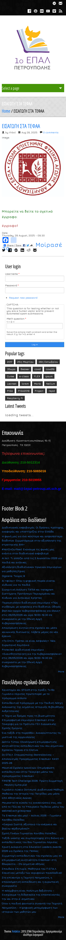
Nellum (50, 383)
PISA (10, 390)
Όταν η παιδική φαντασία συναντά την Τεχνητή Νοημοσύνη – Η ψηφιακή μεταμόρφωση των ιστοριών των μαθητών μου (32, 907)
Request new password (23, 297)
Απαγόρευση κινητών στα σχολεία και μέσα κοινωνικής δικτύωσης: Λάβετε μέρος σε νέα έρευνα (30, 632)
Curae (10, 376)
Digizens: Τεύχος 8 (13, 575)
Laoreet (11, 383)
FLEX (37, 376)
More (61, 671)
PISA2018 (24, 390)
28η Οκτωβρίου (48, 361)
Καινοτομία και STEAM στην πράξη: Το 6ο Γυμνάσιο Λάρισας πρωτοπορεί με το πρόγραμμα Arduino (28, 694)
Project (39, 390)
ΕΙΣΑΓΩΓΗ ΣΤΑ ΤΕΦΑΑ (21, 126)
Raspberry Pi (15, 398)
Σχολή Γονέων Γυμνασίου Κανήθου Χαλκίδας (29, 833)
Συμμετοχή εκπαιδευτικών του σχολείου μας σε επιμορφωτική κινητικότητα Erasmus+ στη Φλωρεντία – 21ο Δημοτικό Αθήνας (32, 859)
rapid (52, 390)
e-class (24, 376)
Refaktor (16, 931)
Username (12, 274)
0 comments (50, 132)
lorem (25, 383)
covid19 (50, 369)
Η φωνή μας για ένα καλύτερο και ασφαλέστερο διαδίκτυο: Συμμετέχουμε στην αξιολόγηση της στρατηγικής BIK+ (32, 540)
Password (12, 285)
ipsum (49, 376)
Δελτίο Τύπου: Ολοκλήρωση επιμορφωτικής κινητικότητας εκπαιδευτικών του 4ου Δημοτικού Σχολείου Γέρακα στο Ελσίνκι (32, 746)
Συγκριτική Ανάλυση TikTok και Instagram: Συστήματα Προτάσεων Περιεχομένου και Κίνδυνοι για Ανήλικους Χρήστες (28, 593)
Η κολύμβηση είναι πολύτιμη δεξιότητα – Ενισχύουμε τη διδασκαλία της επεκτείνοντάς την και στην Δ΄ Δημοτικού (31, 894)
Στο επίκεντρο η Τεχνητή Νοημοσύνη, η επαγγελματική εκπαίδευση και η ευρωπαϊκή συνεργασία (30, 881)
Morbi (37, 383)
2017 (9, 361)
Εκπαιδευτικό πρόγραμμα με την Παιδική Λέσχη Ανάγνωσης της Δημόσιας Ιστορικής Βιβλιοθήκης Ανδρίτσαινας (33, 707)
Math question (16, 318)
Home (6, 111)
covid (37, 369)
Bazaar (25, 369)
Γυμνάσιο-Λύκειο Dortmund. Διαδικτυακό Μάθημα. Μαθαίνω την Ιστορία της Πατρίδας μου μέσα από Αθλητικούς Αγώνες (33, 793)
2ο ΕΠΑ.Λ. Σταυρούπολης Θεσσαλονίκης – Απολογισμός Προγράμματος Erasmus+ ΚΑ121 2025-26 (30, 758)
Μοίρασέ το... (32, 246)
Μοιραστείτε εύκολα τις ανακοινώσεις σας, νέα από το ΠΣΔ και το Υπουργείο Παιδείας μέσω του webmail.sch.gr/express (33, 806)
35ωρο (11, 369)
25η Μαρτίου (25, 361)
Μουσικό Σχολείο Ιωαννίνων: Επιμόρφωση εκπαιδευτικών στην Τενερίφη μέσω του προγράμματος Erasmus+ (28, 771)
